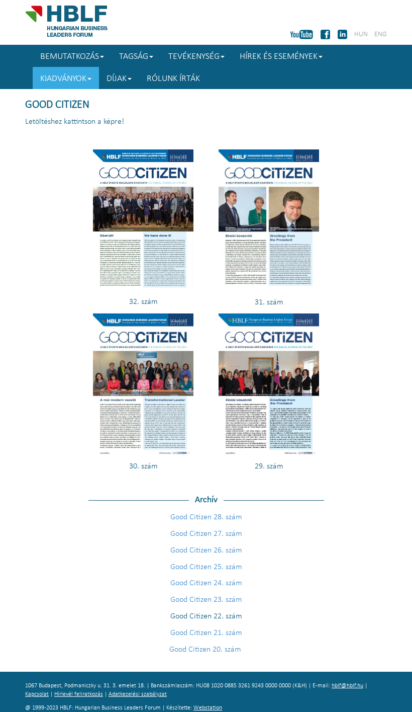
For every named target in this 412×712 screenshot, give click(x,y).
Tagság (133, 56)
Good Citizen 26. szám (206, 550)
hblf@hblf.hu (347, 686)
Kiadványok (63, 79)
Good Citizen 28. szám (206, 517)
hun (361, 34)
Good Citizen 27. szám (206, 534)
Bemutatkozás (69, 56)
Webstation (207, 708)
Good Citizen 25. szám (206, 567)
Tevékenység (194, 56)
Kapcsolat (37, 694)
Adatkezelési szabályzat (138, 694)
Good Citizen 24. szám (206, 583)
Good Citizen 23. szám (206, 600)
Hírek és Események (279, 56)
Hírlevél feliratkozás (78, 694)
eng (380, 34)
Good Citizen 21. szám (206, 633)
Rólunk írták (173, 79)
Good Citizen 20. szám (206, 650)
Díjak (117, 79)
